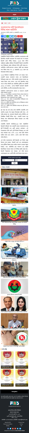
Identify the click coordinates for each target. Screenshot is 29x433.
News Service (13, 10)
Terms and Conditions (7, 424)
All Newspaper (16, 8)
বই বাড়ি (4, 349)
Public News (24, 8)
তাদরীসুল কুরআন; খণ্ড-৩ (7, 385)
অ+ (21, 36)
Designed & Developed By (14, 430)
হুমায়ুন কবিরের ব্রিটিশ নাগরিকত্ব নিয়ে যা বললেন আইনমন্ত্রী (14, 329)
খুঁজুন (14, 163)
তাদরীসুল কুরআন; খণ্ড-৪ (21, 385)
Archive (21, 424)
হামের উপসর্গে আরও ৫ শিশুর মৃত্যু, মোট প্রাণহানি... (14, 346)
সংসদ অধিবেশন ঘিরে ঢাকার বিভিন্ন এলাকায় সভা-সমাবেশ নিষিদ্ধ (14, 223)
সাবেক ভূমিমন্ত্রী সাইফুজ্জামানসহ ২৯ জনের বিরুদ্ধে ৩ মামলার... (14, 311)
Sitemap (7, 425)
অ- (18, 36)
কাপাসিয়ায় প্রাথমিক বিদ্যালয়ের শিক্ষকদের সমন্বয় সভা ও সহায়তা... (14, 204)
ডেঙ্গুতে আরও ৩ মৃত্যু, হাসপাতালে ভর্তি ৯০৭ (14, 241)
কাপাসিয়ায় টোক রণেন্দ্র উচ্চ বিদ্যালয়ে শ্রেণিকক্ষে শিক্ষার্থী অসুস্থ (14, 186)
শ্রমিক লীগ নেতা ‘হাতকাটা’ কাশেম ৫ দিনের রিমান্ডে (14, 277)
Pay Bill (20, 10)
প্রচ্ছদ (5, 23)
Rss (21, 425)
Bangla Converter (6, 8)
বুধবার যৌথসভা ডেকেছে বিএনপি (14, 294)
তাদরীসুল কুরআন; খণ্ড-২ (21, 367)
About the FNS (8, 422)
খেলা (9, 23)
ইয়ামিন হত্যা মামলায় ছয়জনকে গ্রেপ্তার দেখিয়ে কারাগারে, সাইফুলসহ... (14, 259)
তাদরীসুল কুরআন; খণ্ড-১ (7, 367)
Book (8, 10)
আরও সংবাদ (6, 167)
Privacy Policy (21, 422)
